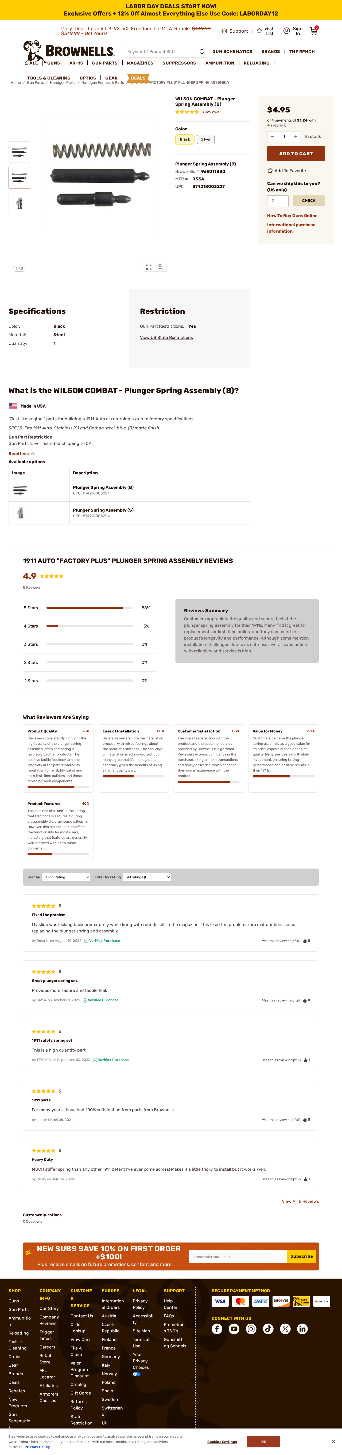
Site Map (141, 1330)
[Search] (202, 51)
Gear (13, 1365)
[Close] (333, 1441)
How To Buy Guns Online (292, 215)
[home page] (69, 51)
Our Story (49, 1308)
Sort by (34, 877)
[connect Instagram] (251, 1329)
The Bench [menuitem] (302, 51)
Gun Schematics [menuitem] (232, 51)
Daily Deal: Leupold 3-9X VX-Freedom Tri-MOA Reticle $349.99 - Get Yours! (136, 31)
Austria (109, 1315)
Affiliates (49, 1385)
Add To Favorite (290, 170)
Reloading (19, 1333)
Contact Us (82, 1315)
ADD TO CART (296, 154)
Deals (14, 1382)
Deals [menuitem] (138, 78)
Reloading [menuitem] (257, 63)
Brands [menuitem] (271, 51)
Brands (16, 1373)
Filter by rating (108, 877)
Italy (106, 1365)
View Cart (80, 1339)
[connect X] (285, 1329)
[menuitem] (33, 63)
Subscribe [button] (301, 1256)
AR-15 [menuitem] (76, 63)
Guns (14, 1300)
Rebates (17, 1390)
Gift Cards (81, 1393)
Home (16, 82)
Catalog (78, 1384)
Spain (108, 1390)
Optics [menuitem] (88, 78)
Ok (263, 1442)
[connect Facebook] (217, 1329)
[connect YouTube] (234, 1329)
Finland (109, 1339)
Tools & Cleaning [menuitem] (49, 78)
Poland (109, 1382)
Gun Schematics (19, 1421)
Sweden (110, 1399)
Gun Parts (19, 1309)
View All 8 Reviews (300, 1201)
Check (309, 200)
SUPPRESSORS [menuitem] (179, 63)
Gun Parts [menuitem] (105, 63)
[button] (293, 31)
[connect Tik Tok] (268, 1329)
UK (104, 1423)
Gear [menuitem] (111, 78)
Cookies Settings (222, 1442)
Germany (111, 1356)
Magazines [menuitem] (140, 63)
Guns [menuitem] (53, 63)
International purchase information (291, 228)
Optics (15, 1356)
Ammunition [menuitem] (220, 63)
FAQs (169, 1315)
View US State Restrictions (166, 337)
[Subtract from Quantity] (272, 136)
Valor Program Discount (80, 1369)
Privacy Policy (37, 1447)
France (109, 1348)
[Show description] (22, 453)
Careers (47, 1347)
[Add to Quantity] (295, 136)
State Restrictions (81, 1423)
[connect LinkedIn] (302, 1329)
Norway (109, 1373)
